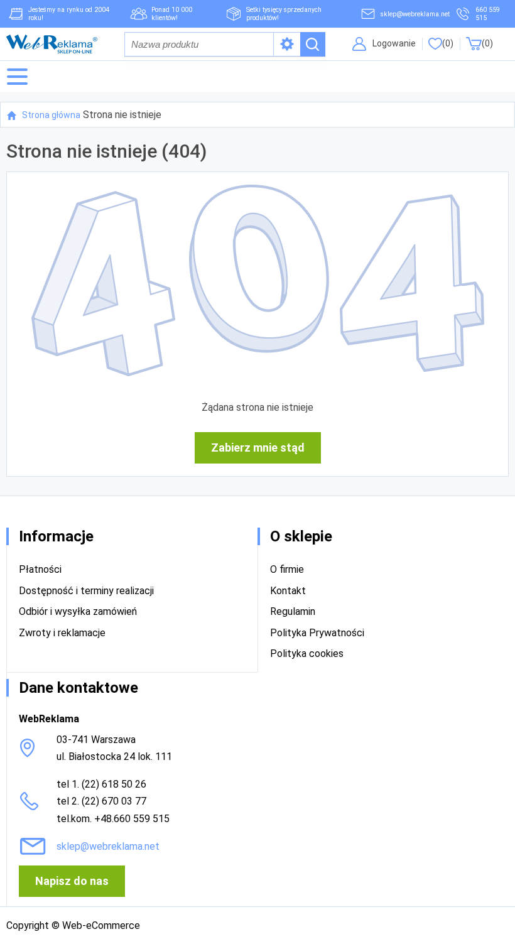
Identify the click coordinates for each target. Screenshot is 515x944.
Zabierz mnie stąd (258, 447)
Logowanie (394, 43)
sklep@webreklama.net (415, 14)
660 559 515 (487, 14)
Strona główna (51, 115)
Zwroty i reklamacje (62, 633)
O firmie (287, 569)
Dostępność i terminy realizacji (86, 591)
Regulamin (292, 611)
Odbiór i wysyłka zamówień (78, 611)
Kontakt (288, 591)
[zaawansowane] (287, 44)
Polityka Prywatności (317, 633)
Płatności (40, 569)
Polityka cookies (307, 653)
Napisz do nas (72, 880)
